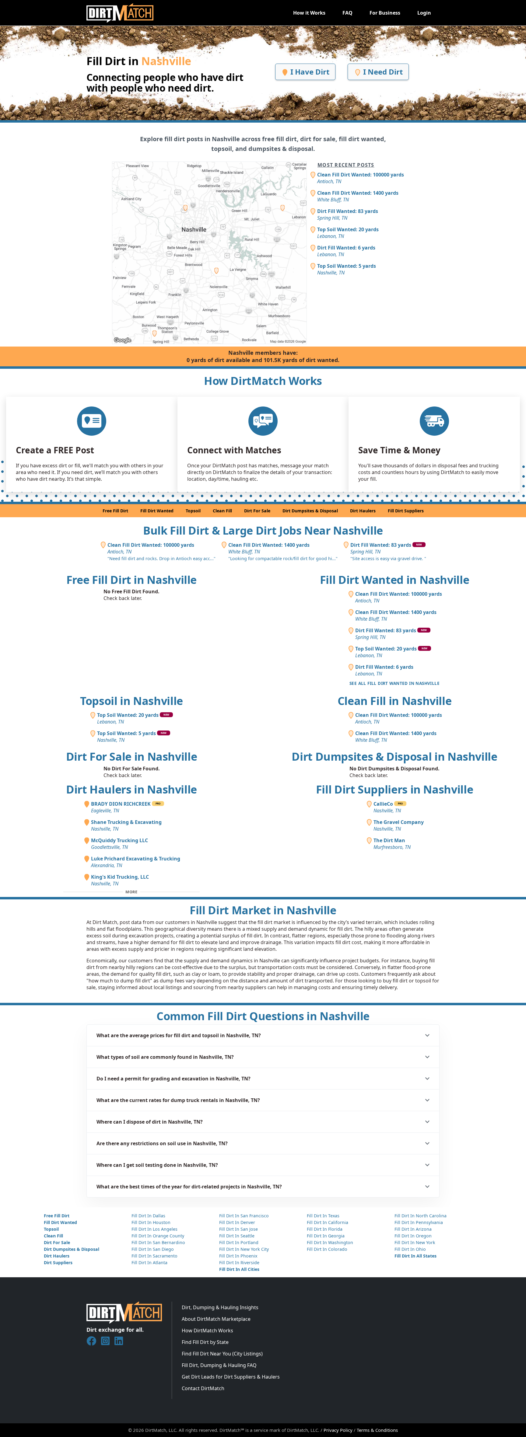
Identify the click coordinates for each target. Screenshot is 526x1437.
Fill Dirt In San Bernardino (158, 1242)
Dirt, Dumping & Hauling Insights (220, 1307)
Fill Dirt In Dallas (148, 1216)
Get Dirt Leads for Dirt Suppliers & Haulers (231, 1376)
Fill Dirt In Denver (237, 1222)
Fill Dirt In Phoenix (238, 1256)
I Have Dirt (309, 72)
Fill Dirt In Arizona (413, 1229)
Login (424, 12)
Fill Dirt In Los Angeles (154, 1229)
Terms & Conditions (377, 1430)
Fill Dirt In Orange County (158, 1236)
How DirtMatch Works (207, 1330)
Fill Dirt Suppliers (406, 511)
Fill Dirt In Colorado (327, 1249)
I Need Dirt (382, 72)
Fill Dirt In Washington (330, 1242)
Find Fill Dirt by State (205, 1342)
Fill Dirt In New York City (244, 1249)
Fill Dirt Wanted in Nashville (394, 579)
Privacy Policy (338, 1430)
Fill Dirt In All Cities (239, 1269)
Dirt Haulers (363, 511)
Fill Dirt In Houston (151, 1222)
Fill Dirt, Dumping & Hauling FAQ (219, 1365)
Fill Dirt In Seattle (236, 1236)
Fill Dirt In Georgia (326, 1236)
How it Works (309, 12)
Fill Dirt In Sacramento (154, 1256)
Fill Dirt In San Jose (238, 1229)
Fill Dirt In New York (414, 1242)
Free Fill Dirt (115, 511)
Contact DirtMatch (203, 1388)
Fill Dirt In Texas (323, 1216)
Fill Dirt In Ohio (410, 1249)
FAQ (347, 12)
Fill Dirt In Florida (324, 1229)
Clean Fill (222, 511)
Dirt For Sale (257, 511)
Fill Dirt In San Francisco (244, 1216)
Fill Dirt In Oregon (413, 1236)
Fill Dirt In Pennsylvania (418, 1222)
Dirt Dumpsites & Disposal (310, 511)
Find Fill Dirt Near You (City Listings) (222, 1353)
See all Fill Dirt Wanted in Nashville (394, 683)
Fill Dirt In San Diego (153, 1249)
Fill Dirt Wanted (157, 511)
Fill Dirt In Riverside (239, 1262)
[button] (263, 1035)
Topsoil (193, 511)
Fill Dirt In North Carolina (420, 1216)
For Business (385, 12)
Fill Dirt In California (327, 1222)
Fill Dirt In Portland (238, 1242)
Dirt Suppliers (58, 1262)
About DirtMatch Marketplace (216, 1319)
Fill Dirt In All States (415, 1256)
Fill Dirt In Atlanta (149, 1262)
